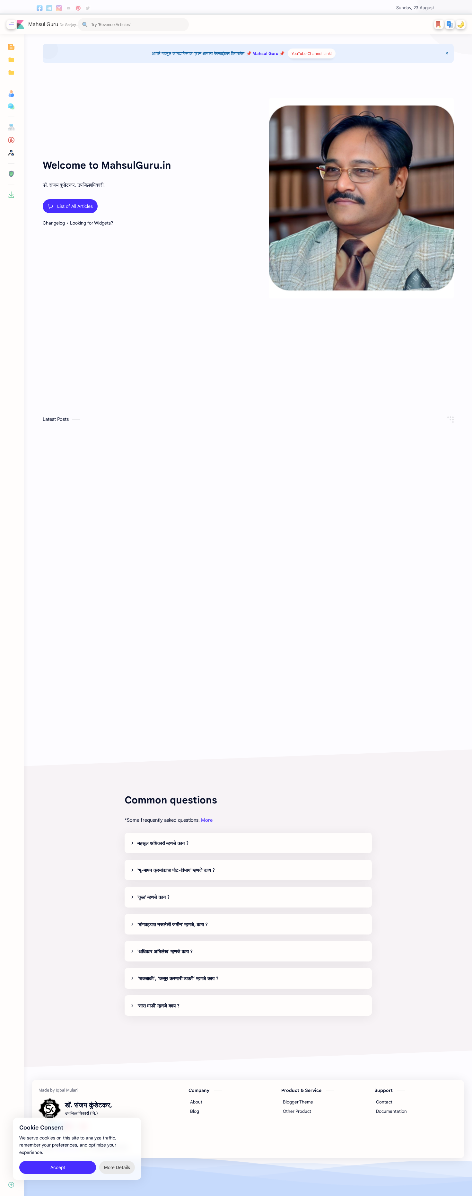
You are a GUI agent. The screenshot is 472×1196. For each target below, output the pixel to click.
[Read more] (158, 560)
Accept (57, 1167)
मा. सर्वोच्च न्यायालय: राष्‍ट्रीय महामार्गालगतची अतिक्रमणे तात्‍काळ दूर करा (376, 527)
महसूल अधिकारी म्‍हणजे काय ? (162, 843)
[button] (450, 24)
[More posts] (203, 387)
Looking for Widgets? (91, 223)
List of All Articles (75, 206)
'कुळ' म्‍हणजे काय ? (153, 897)
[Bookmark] (439, 24)
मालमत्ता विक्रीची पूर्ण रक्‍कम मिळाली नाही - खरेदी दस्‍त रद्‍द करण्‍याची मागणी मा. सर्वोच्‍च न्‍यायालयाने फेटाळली (105, 527)
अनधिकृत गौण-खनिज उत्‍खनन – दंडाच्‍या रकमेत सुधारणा (102, 659)
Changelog (54, 223)
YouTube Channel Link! (312, 53)
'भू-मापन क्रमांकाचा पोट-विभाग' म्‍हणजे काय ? (176, 870)
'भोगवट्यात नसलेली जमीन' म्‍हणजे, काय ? (172, 924)
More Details (117, 1167)
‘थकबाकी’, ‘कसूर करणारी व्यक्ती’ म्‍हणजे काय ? (177, 978)
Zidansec (165, 1147)
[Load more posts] (248, 725)
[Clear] (183, 24)
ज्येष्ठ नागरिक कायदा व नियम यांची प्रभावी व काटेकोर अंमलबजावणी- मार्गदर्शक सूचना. (236, 527)
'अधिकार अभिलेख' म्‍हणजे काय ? (165, 951)
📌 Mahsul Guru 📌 (265, 53)
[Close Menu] (447, 53)
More (207, 820)
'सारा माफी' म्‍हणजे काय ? (158, 1006)
